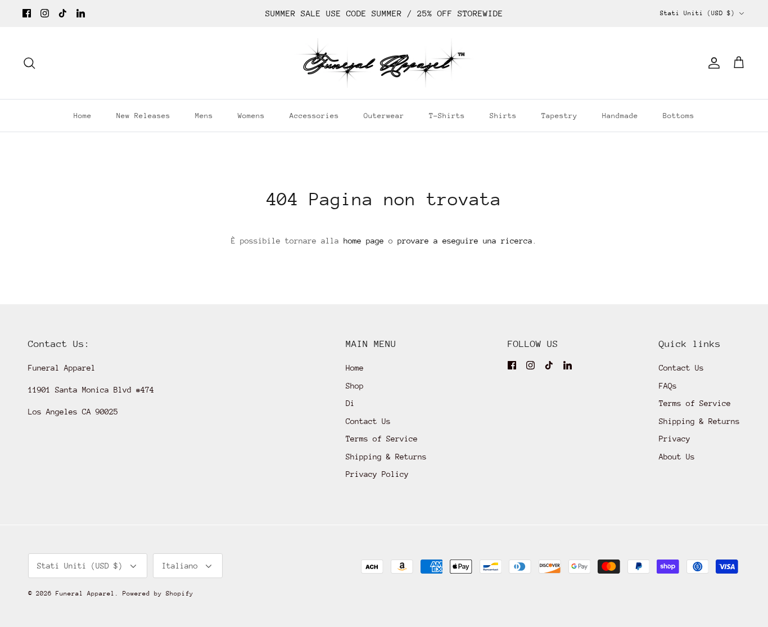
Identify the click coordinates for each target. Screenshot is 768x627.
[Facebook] (26, 13)
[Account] (712, 63)
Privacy (674, 438)
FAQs (668, 385)
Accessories (314, 115)
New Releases (143, 115)
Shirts (503, 115)
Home (83, 115)
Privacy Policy (377, 474)
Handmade (620, 115)
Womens (251, 115)
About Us (677, 456)
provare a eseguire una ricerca (464, 240)
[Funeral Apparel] (384, 63)
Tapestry (559, 115)
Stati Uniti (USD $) (697, 13)
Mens (204, 115)
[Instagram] (44, 13)
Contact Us (368, 421)
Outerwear (384, 115)
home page (364, 240)
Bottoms (678, 115)
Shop (355, 385)
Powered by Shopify (158, 593)
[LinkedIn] (80, 13)
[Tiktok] (62, 13)
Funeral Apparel (85, 593)
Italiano (180, 565)
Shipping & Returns (386, 456)
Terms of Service (382, 438)
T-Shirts (447, 115)
